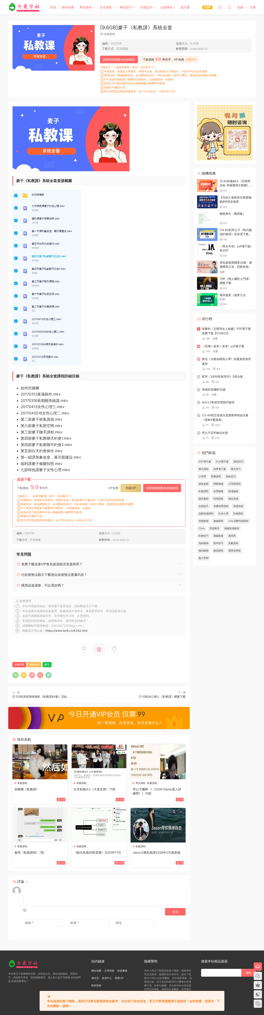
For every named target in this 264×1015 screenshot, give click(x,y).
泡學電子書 (219, 469)
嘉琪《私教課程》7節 (29, 852)
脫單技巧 (218, 543)
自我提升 (146, 7)
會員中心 (107, 978)
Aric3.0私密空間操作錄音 (218, 402)
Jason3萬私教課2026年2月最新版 (156, 852)
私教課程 (109, 34)
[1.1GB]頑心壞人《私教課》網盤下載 (162, 696)
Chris (202, 528)
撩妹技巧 (231, 476)
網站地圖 (96, 970)
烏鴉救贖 (204, 520)
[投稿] (220, 7)
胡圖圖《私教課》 (26, 789)
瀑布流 (95, 978)
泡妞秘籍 (204, 543)
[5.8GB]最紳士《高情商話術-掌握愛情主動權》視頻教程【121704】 (236, 185)
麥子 (47, 664)
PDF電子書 (205, 461)
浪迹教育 (214, 528)
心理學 (202, 476)
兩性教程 (204, 498)
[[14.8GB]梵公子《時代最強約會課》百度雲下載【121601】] (207, 234)
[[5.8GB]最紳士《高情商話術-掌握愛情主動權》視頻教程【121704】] (207, 185)
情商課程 (218, 498)
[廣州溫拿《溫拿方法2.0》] (207, 299)
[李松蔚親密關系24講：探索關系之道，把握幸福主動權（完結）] (207, 266)
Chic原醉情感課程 (238, 520)
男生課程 (85, 7)
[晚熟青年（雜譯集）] (207, 218)
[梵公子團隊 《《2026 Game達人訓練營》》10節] (158, 761)
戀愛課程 (216, 476)
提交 (175, 911)
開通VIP (119, 978)
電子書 (185, 7)
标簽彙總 (122, 970)
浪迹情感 (238, 506)
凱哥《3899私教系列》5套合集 (222, 376)
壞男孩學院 (234, 550)
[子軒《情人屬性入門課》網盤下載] (207, 283)
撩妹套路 (204, 483)
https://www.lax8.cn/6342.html (66, 630)
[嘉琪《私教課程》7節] (39, 825)
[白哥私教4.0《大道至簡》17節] (99, 761)
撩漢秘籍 (233, 491)
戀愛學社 (24, 7)
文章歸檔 (109, 970)
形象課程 (233, 543)
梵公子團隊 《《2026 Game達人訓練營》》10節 (157, 791)
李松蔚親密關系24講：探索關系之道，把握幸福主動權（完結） (236, 266)
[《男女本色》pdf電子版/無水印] (207, 250)
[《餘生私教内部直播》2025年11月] (99, 825)
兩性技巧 (126, 7)
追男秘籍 (218, 491)
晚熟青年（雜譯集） (233, 213)
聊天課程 (204, 469)
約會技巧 (204, 535)
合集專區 (166, 7)
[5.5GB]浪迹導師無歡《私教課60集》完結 (39, 696)
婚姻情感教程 (231, 528)
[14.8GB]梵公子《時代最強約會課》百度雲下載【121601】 (236, 234)
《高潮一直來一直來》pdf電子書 (223, 346)
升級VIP (191, 59)
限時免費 (68, 7)
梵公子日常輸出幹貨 (215, 432)
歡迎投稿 (96, 985)
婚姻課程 (218, 520)
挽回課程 (218, 550)
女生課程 (106, 7)
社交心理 (223, 513)
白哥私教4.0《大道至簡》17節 (95, 789)
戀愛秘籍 (218, 483)
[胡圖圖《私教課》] (39, 761)
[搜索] (229, 7)
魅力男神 (204, 558)
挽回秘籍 (204, 550)
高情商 (232, 535)
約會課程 (238, 513)
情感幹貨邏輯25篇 (214, 389)
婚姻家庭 (218, 535)
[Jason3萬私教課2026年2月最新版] (158, 825)
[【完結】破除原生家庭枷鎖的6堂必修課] (207, 201)
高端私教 (34, 664)
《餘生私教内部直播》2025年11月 (97, 852)
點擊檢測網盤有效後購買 (119, 59)
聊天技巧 (236, 469)
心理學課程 (234, 483)
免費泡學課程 (220, 506)
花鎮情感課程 (206, 513)
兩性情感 (233, 498)
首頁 (53, 7)
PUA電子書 (222, 461)
